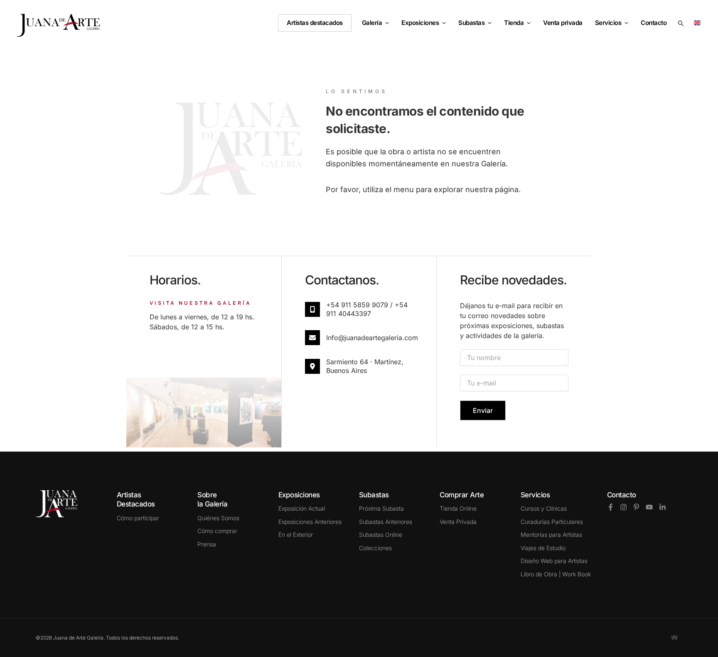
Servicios (608, 23)
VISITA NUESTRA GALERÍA (200, 303)
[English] (698, 22)
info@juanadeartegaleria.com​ (372, 337)
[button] (385, 23)
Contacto (621, 495)
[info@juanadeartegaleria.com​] (312, 337)
